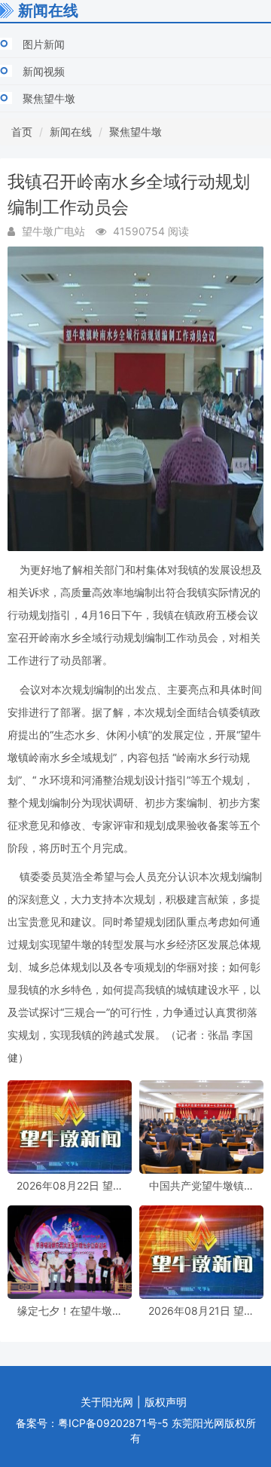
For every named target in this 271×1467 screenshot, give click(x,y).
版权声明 (166, 1401)
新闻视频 (44, 71)
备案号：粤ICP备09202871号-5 (92, 1422)
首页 (21, 131)
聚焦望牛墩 (49, 98)
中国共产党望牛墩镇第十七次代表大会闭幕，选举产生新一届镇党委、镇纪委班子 (201, 1185)
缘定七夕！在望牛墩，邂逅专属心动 (70, 1310)
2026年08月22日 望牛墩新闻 (70, 1185)
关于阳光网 (107, 1401)
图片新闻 (44, 44)
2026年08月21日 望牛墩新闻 (201, 1310)
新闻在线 (71, 131)
